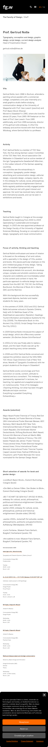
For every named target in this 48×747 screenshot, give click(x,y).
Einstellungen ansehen (24, 735)
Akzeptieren (24, 722)
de (44, 7)
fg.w (8, 7)
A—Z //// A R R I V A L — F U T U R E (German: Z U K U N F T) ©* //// (22, 577)
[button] (44, 695)
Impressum (40, 741)
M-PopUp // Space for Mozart (11, 604)
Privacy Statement (27, 741)
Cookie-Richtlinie (12, 741)
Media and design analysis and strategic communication (19, 656)
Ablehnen (24, 729)
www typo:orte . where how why (12, 551)
